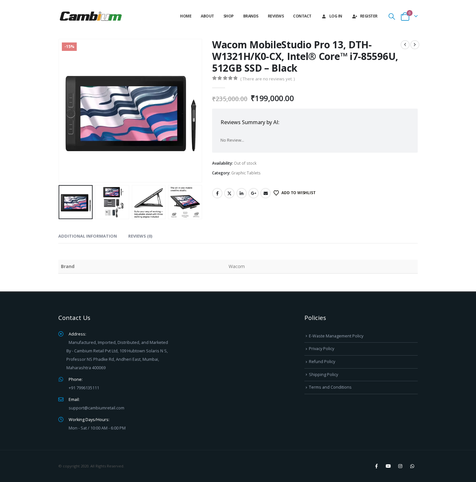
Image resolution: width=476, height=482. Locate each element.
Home (185, 16)
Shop (228, 16)
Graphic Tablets (246, 173)
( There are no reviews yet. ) (267, 79)
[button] (392, 16)
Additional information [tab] (87, 236)
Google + (253, 193)
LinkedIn (241, 193)
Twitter (229, 193)
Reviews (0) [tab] (140, 236)
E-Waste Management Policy (336, 336)
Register (369, 16)
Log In (335, 16)
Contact (302, 16)
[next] (414, 44)
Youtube (388, 466)
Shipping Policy (323, 374)
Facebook (217, 193)
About (207, 16)
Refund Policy (322, 361)
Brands (250, 16)
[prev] (405, 44)
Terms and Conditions (330, 387)
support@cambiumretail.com (96, 408)
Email (265, 193)
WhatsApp (412, 466)
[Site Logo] (90, 16)
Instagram (400, 466)
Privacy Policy (321, 348)
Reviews (276, 16)
